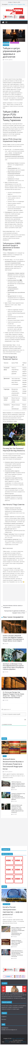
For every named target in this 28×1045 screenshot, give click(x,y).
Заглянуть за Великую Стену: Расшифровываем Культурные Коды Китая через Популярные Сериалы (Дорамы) (13, 666)
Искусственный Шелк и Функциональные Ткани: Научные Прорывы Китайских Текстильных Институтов (17, 953)
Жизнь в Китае (6, 42)
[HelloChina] (14, 986)
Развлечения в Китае (14, 42)
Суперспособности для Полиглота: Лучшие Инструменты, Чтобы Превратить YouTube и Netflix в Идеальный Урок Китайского (17, 808)
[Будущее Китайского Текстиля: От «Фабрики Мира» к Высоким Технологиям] (5, 943)
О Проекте (3, 1016)
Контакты (3, 1019)
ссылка (3, 1009)
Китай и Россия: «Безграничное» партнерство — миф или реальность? (13, 911)
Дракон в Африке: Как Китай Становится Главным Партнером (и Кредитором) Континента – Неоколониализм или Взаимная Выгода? (18, 931)
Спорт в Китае (6, 45)
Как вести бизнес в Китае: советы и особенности (12, 606)
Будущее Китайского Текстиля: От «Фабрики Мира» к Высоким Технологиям (16, 942)
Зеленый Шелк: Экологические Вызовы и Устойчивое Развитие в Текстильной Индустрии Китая (13, 764)
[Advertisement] (14, 69)
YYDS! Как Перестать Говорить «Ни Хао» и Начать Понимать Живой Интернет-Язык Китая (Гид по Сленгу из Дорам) (18, 784)
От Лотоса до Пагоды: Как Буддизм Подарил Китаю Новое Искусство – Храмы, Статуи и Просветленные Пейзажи (13, 694)
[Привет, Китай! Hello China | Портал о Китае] (3, 22)
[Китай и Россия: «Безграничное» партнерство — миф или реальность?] (14, 895)
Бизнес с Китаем (6, 904)
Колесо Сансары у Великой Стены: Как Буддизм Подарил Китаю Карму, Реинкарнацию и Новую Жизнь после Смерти (13, 638)
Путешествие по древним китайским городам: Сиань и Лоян (14, 612)
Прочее (4, 756)
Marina (11, 59)
